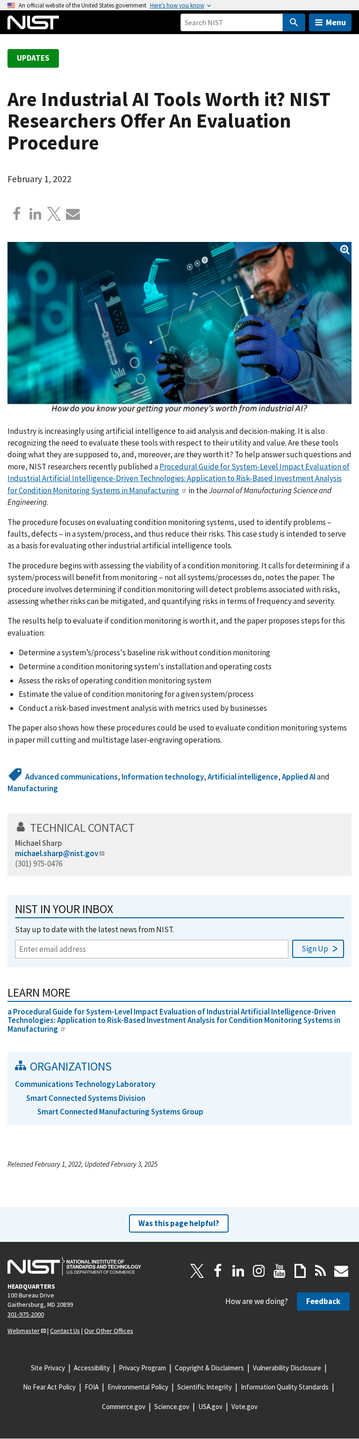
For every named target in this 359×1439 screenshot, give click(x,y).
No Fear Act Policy (49, 1386)
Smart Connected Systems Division (85, 1098)
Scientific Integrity (204, 1386)
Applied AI (299, 777)
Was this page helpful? (178, 1223)
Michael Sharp (38, 843)
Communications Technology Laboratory (85, 1084)
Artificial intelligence (243, 777)
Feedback (323, 1301)
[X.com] (54, 214)
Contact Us (65, 1330)
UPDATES (33, 58)
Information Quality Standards (285, 1386)
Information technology (163, 777)
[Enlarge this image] (179, 329)
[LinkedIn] (238, 1271)
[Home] (33, 22)
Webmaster (23, 1330)
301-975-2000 (25, 1314)
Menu (336, 22)
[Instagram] (259, 1271)
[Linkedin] (35, 214)
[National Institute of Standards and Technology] (74, 1266)
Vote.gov (244, 1406)
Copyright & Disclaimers (209, 1367)
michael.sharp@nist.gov (56, 853)
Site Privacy (48, 1367)
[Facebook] (16, 214)
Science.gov (171, 1406)
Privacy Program (142, 1367)
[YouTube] (279, 1271)
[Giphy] (300, 1271)
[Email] (73, 214)
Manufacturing (32, 788)
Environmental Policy (138, 1386)
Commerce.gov (123, 1406)
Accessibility (92, 1367)
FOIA (92, 1386)
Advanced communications (71, 777)
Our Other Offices (108, 1330)
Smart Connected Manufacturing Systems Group (120, 1111)
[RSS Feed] (320, 1271)
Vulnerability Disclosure (287, 1367)
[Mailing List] (341, 1271)
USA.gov (210, 1406)
